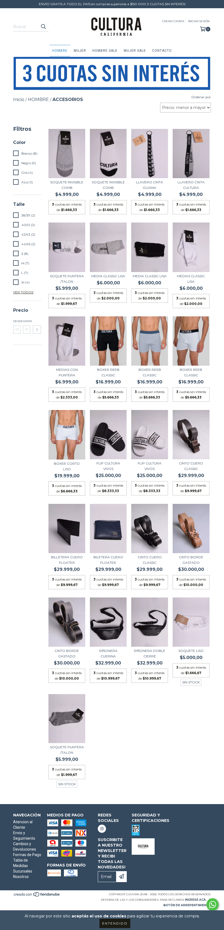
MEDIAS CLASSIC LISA (191, 279)
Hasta (26, 321)
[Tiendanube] (37, 896)
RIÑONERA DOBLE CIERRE (149, 653)
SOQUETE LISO (191, 651)
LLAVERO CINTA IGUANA (149, 185)
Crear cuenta (173, 21)
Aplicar (37, 329)
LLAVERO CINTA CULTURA (191, 185)
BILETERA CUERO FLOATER (108, 560)
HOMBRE (59, 51)
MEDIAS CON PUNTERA (67, 372)
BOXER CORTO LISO (67, 466)
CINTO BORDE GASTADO (191, 560)
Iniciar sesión (199, 21)
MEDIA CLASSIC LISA (108, 276)
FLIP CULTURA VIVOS (108, 466)
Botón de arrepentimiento (187, 905)
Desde (16, 321)
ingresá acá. (196, 900)
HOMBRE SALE (104, 51)
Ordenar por (201, 97)
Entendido (115, 923)
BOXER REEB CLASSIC (108, 372)
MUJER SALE (135, 51)
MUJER (80, 51)
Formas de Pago (27, 855)
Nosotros (21, 876)
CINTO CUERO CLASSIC (191, 466)
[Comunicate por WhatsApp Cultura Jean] (213, 904)
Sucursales (22, 871)
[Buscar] (43, 26)
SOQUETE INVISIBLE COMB (66, 185)
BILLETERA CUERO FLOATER (67, 560)
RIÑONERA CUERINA (108, 653)
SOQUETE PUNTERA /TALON (67, 279)
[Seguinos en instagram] (102, 829)
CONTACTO (162, 51)
